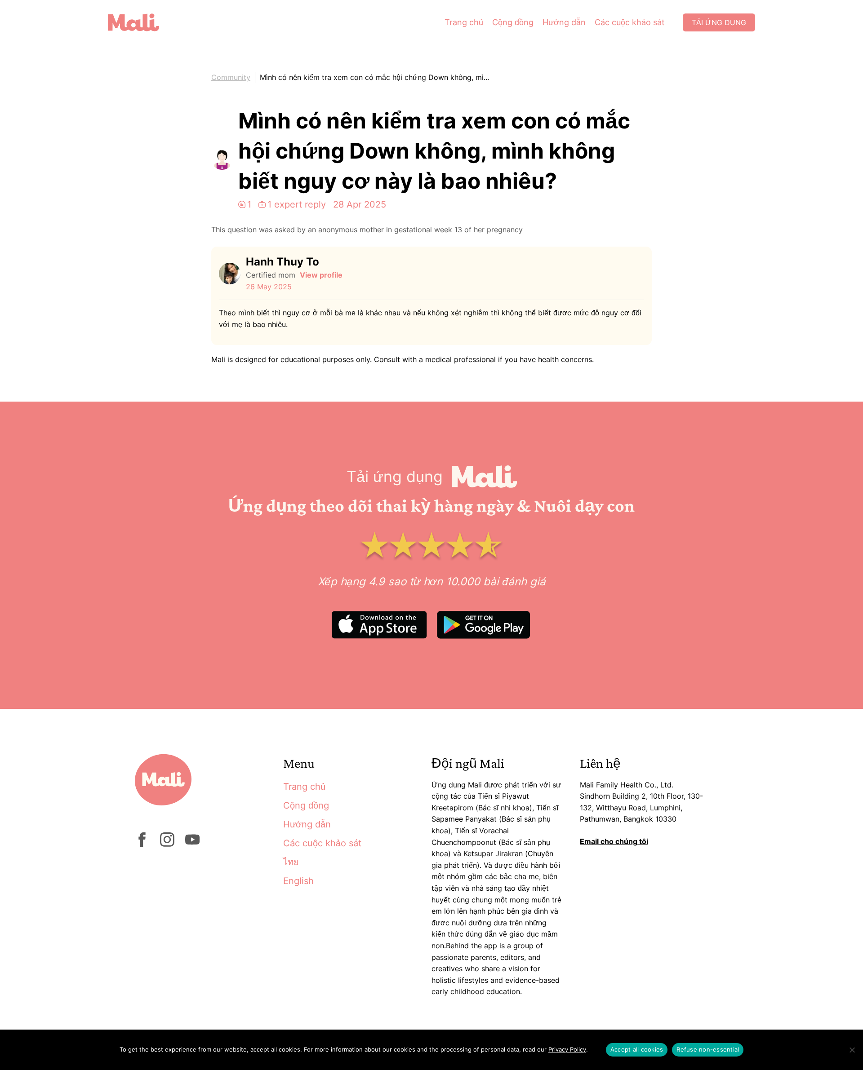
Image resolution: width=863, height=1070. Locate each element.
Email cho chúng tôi (614, 841)
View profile (321, 274)
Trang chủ (464, 22)
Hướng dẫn (564, 22)
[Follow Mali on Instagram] (167, 844)
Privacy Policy (567, 1049)
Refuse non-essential (707, 1049)
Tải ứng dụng (719, 22)
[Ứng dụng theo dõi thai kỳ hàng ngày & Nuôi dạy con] (140, 22)
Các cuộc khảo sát (630, 22)
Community (230, 77)
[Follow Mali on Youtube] (192, 844)
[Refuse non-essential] (851, 1049)
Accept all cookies (636, 1049)
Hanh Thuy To (282, 261)
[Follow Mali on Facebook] (142, 844)
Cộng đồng (513, 22)
